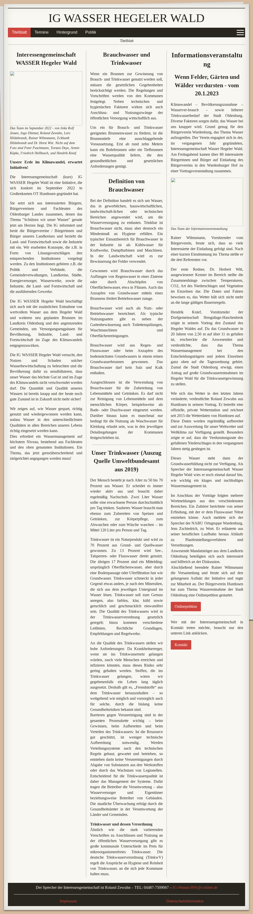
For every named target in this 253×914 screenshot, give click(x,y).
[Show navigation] (240, 32)
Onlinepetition (186, 606)
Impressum (68, 901)
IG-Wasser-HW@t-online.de (195, 887)
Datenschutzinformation (185, 901)
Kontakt (181, 645)
